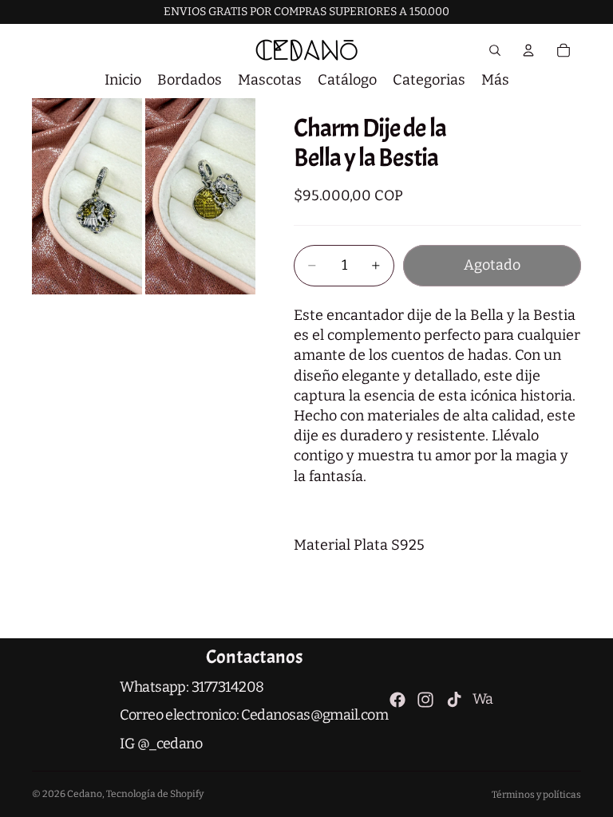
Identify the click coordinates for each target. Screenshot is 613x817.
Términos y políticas (536, 794)
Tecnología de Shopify (155, 793)
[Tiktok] (454, 699)
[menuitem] (495, 80)
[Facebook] (397, 699)
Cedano (84, 793)
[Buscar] (494, 50)
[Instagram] (425, 699)
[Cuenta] (528, 50)
